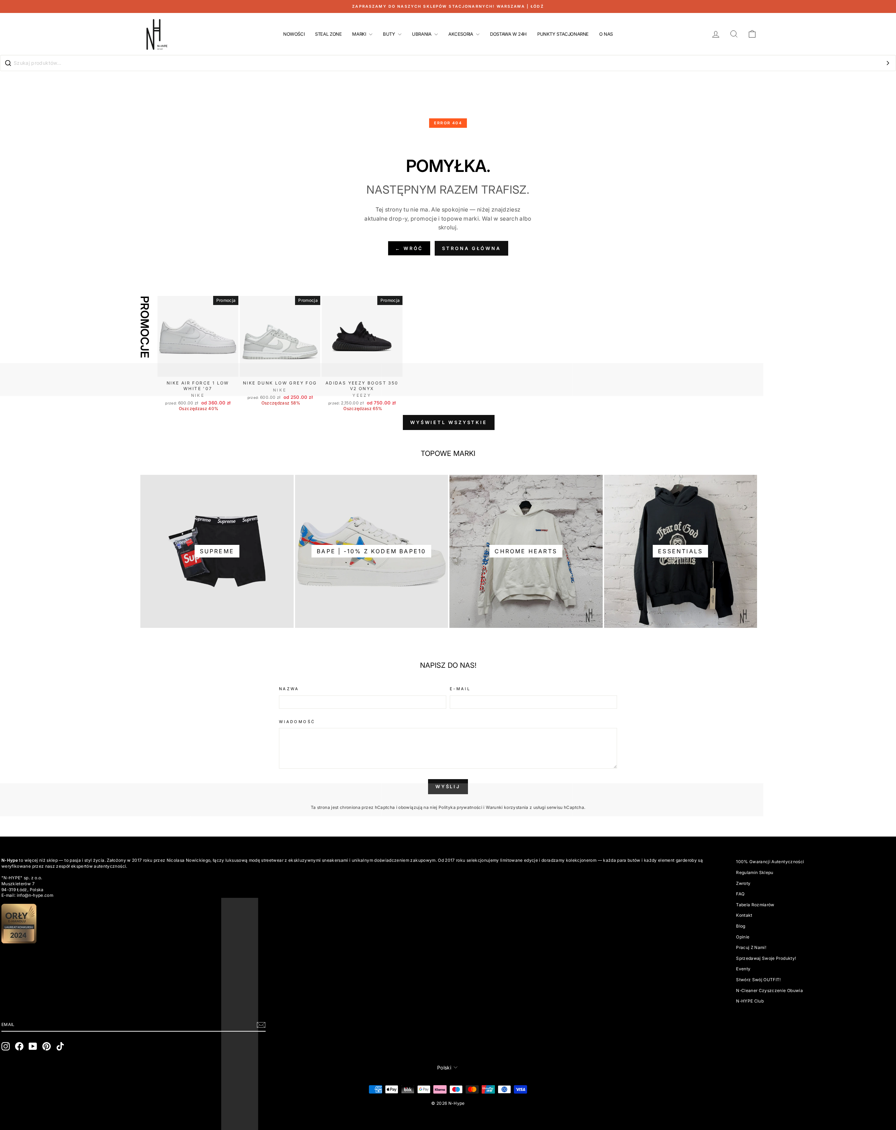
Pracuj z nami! (751, 947)
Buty (389, 34)
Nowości (293, 34)
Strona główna (471, 248)
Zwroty (743, 883)
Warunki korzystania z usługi (516, 807)
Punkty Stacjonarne (563, 34)
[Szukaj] (887, 63)
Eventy (743, 968)
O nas (606, 34)
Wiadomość (297, 721)
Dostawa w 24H (508, 34)
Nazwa (289, 688)
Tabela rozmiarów (755, 904)
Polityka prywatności (460, 807)
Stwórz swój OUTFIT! (758, 979)
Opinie (742, 937)
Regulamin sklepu (755, 872)
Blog (740, 926)
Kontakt (744, 915)
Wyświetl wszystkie (448, 422)
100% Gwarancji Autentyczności (770, 861)
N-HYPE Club (750, 1001)
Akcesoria (461, 34)
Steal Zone (328, 34)
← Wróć (409, 248)
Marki (359, 34)
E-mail (460, 688)
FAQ (740, 893)
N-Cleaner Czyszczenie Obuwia (769, 990)
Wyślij (448, 786)
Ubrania (422, 34)
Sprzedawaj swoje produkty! (766, 958)
